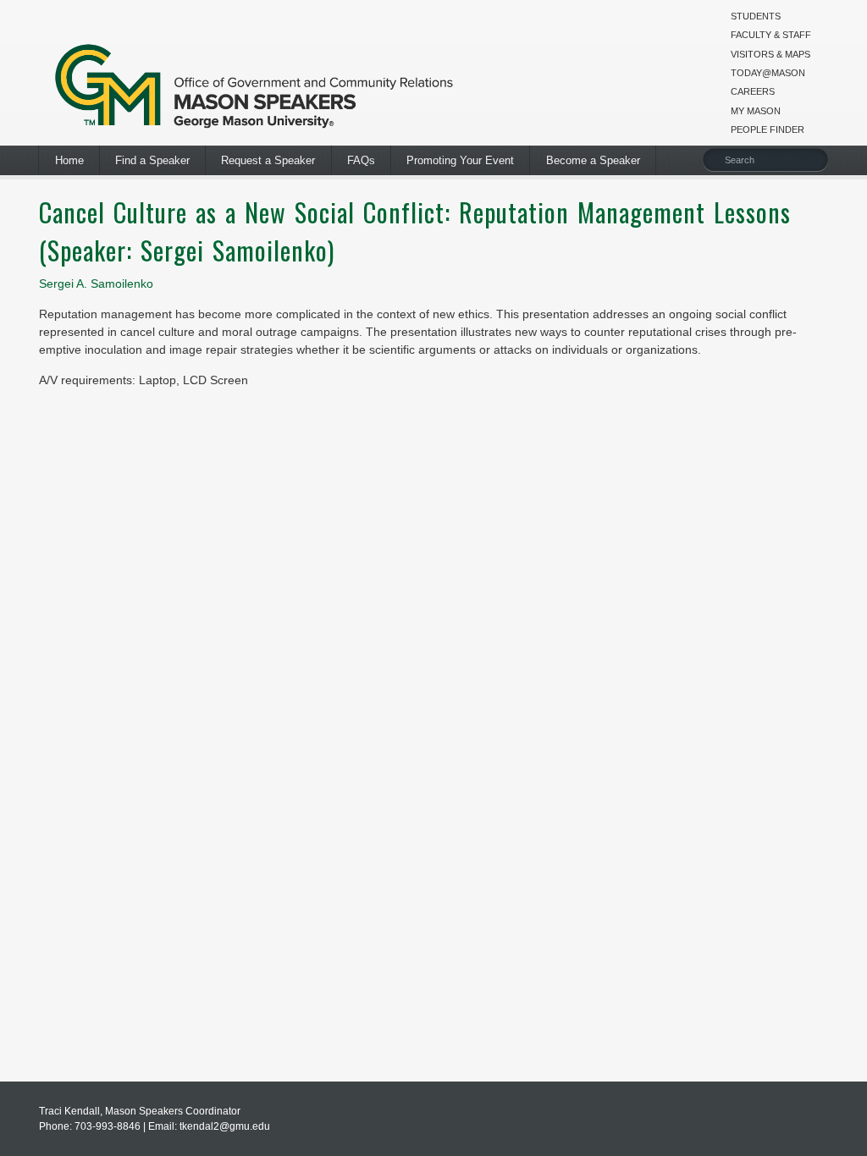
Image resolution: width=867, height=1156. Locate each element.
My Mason (756, 111)
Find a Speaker (152, 160)
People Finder (767, 129)
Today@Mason (768, 73)
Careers (753, 91)
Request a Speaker (268, 160)
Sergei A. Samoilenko (96, 283)
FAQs (361, 160)
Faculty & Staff (771, 35)
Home (69, 160)
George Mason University (254, 82)
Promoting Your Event (460, 160)
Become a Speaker (593, 160)
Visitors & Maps (770, 54)
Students (756, 16)
